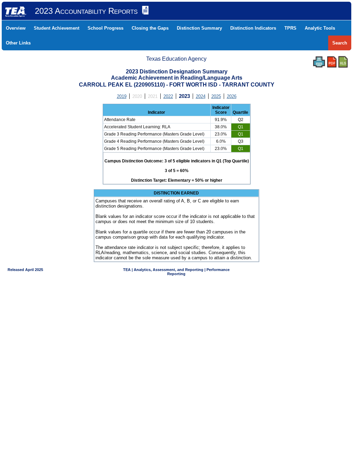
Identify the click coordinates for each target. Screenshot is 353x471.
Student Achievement (56, 28)
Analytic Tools (320, 28)
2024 (200, 96)
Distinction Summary (199, 28)
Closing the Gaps (150, 28)
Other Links (18, 43)
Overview (16, 28)
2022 (168, 96)
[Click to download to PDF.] (332, 62)
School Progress (105, 28)
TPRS (290, 28)
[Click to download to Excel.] (343, 62)
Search (339, 43)
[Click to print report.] (319, 62)
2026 (231, 96)
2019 (122, 96)
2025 (216, 96)
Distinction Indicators (253, 28)
